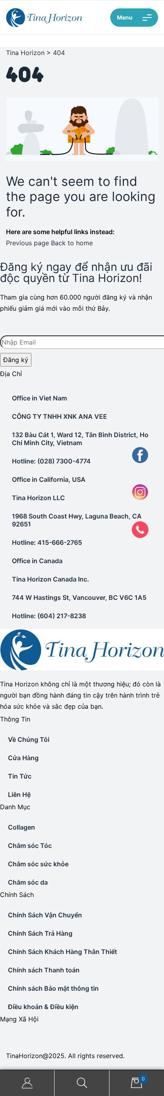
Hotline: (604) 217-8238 (49, 616)
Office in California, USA (49, 479)
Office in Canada (37, 561)
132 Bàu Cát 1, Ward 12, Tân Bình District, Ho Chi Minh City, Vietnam (80, 439)
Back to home (72, 243)
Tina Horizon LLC (38, 498)
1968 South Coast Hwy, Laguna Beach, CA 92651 (77, 520)
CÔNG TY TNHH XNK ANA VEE (59, 416)
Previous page (27, 243)
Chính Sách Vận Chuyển (45, 915)
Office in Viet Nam (39, 398)
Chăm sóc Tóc (30, 846)
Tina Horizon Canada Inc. (50, 579)
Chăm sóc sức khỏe (38, 864)
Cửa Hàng (23, 758)
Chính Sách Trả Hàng (40, 933)
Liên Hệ (19, 794)
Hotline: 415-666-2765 (47, 542)
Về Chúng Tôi (28, 739)
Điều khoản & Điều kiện (43, 1007)
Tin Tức (19, 776)
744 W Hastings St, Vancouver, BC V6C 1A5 (79, 597)
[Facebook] (1, 1036)
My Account (27, 1083)
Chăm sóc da (28, 882)
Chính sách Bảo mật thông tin (53, 988)
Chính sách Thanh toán (44, 970)
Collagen (21, 827)
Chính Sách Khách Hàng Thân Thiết (62, 952)
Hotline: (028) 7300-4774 (51, 461)
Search (82, 1083)
